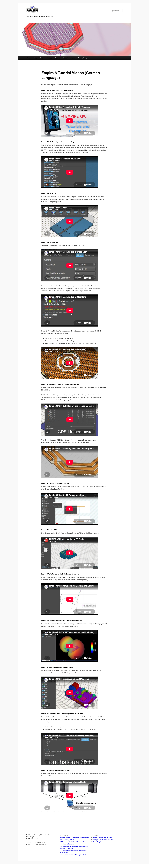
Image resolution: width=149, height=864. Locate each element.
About (41, 58)
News (35, 58)
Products (49, 58)
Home (28, 58)
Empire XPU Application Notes (102, 837)
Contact (65, 58)
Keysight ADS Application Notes (103, 840)
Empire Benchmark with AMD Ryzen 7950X (73, 855)
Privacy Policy (82, 58)
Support (57, 58)
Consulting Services (99, 842)
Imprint (73, 58)
